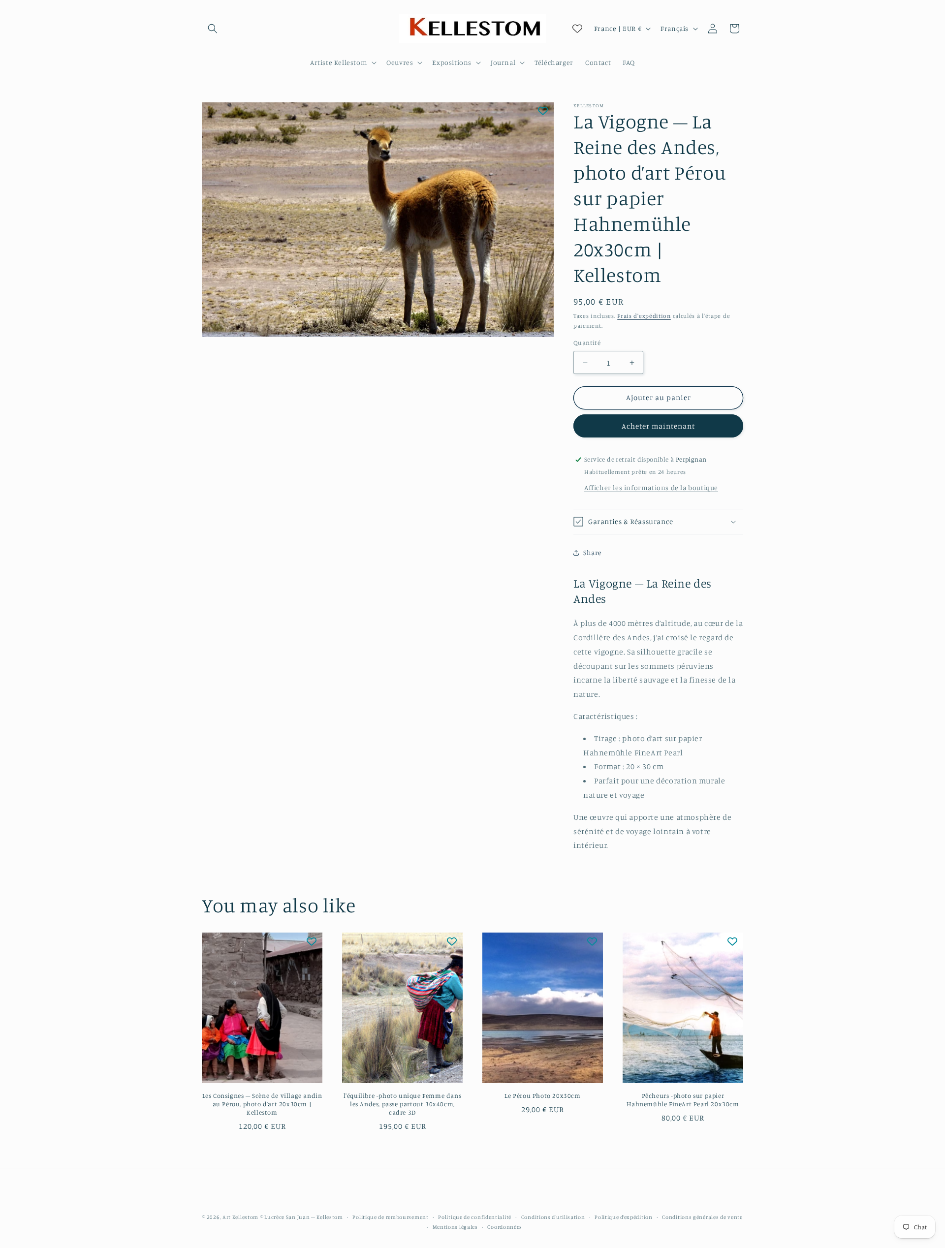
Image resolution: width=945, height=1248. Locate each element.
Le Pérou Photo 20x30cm (542, 1096)
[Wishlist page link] (577, 28)
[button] (212, 28)
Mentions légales (455, 1226)
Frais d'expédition (644, 315)
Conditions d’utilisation (553, 1217)
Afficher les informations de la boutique (651, 487)
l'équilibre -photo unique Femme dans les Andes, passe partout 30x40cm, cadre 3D (403, 1104)
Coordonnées (504, 1226)
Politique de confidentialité (474, 1217)
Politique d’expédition (623, 1217)
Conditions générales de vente (702, 1217)
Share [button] (592, 552)
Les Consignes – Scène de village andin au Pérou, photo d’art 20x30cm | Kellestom (262, 1104)
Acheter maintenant (658, 426)
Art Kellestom (240, 1217)
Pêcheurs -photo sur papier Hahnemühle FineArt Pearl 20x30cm (683, 1100)
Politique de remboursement (390, 1217)
